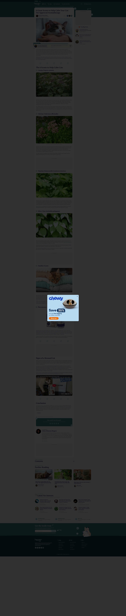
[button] (77, 296)
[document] (63, 308)
